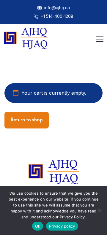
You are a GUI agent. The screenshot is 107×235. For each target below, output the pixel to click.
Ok (37, 226)
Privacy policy (62, 226)
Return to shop (26, 120)
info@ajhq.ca (56, 7)
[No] (100, 210)
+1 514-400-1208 (56, 16)
